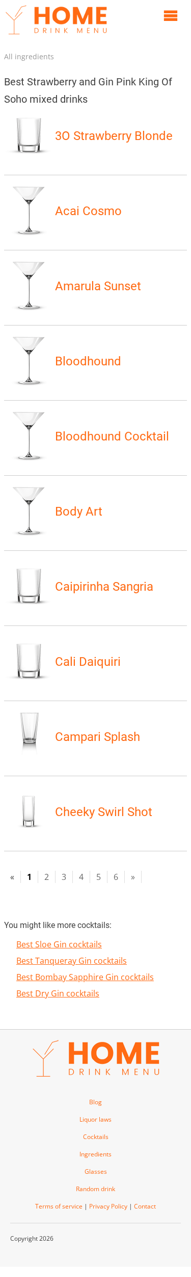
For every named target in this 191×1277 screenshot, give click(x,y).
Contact (145, 1206)
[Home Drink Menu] (56, 36)
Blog (95, 1102)
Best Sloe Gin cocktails (59, 944)
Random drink (95, 1189)
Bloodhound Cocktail (112, 436)
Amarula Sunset (98, 286)
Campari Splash (97, 737)
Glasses (96, 1171)
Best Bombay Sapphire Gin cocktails (85, 977)
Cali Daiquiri (88, 662)
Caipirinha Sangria (104, 586)
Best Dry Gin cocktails (57, 993)
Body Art (78, 511)
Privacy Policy (108, 1206)
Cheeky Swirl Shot (103, 812)
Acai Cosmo (88, 211)
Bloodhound (88, 361)
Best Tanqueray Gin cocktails (71, 960)
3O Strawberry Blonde (114, 136)
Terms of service (59, 1206)
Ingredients (95, 1154)
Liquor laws (95, 1119)
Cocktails (95, 1136)
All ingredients (29, 56)
